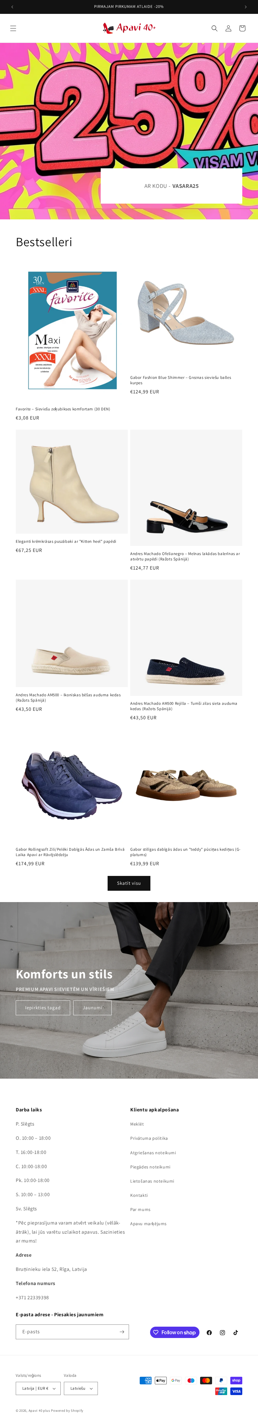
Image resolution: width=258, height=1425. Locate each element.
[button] (13, 28)
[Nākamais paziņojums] (246, 7)
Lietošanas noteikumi (152, 1181)
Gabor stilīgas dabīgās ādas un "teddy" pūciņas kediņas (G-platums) (185, 852)
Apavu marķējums (148, 1223)
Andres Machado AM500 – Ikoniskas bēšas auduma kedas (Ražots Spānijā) (68, 697)
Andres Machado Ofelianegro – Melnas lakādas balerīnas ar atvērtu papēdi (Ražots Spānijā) (185, 556)
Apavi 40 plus (39, 1410)
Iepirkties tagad (43, 1008)
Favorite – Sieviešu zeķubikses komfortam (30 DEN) (63, 409)
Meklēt (137, 1124)
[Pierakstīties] (122, 1331)
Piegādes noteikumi (150, 1167)
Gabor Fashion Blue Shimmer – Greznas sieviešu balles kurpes (180, 380)
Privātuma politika (149, 1138)
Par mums (140, 1209)
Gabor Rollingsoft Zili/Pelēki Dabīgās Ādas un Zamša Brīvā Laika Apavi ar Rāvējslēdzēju (70, 852)
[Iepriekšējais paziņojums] (12, 7)
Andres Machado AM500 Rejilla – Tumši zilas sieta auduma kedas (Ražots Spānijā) (184, 706)
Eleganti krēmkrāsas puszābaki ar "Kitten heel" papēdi (66, 541)
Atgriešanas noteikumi (153, 1153)
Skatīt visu (129, 883)
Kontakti (139, 1195)
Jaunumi (92, 1008)
